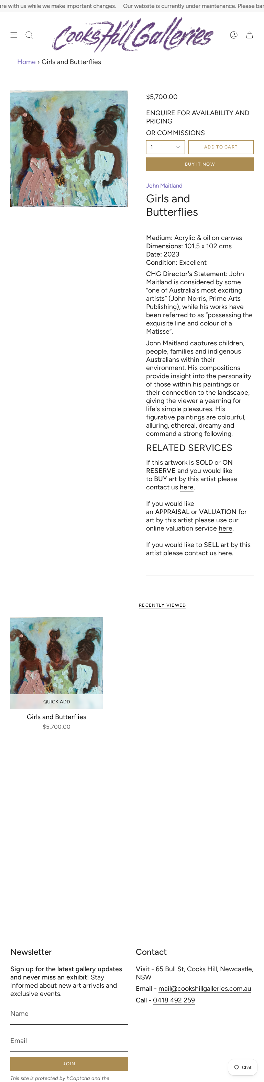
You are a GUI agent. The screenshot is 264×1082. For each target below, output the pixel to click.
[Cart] (249, 34)
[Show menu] (14, 34)
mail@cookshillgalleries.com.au (204, 988)
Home (26, 62)
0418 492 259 (174, 1000)
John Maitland (164, 185)
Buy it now (200, 164)
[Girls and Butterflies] (56, 663)
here (187, 487)
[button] (29, 34)
